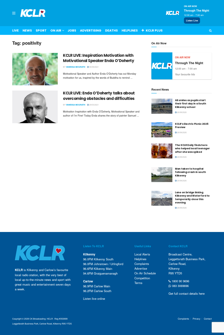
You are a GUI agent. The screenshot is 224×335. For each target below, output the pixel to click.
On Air (55, 30)
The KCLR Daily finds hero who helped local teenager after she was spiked (192, 148)
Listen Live (192, 20)
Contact (208, 318)
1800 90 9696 (180, 281)
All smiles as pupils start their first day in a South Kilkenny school (190, 103)
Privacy (196, 318)
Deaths (111, 30)
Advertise (140, 268)
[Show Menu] (13, 13)
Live (15, 30)
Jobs (72, 30)
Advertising (90, 30)
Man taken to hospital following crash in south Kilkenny (190, 172)
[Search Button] (210, 30)
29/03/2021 (94, 104)
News (27, 30)
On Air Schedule (145, 273)
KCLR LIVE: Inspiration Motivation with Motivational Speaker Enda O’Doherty (98, 58)
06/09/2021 (94, 66)
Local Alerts (142, 254)
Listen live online (94, 298)
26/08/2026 (182, 112)
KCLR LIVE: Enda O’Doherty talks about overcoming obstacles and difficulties (99, 95)
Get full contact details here (187, 293)
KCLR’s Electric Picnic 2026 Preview (191, 125)
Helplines (130, 30)
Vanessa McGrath (75, 67)
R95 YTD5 (175, 273)
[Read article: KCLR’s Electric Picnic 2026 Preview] (161, 129)
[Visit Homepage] (33, 13)
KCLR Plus (154, 30)
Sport (41, 30)
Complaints (141, 263)
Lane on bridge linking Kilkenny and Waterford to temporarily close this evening (192, 197)
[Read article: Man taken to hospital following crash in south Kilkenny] (161, 174)
